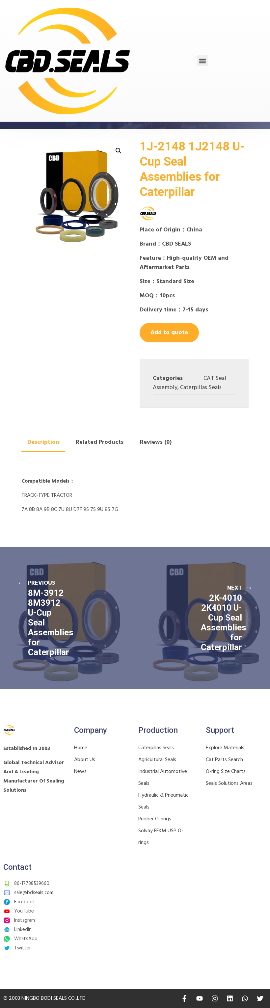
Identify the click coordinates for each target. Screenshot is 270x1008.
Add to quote (169, 332)
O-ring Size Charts (226, 771)
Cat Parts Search (224, 760)
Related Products (99, 442)
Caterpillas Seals (201, 387)
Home (80, 748)
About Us (84, 760)
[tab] (43, 442)
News (80, 771)
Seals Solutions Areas (229, 783)
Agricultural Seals (157, 760)
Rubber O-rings (154, 819)
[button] (202, 60)
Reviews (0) (156, 442)
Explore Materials (225, 748)
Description (43, 442)
